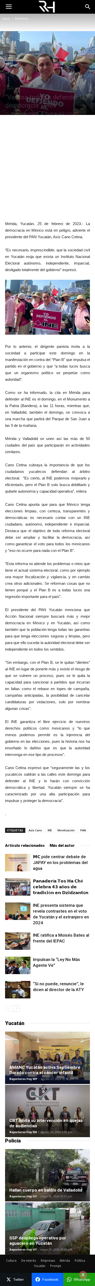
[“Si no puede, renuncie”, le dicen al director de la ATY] (17, 989)
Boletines (21, 18)
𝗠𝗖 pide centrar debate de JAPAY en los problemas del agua (60, 862)
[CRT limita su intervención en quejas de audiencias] (47, 1111)
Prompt (55, 1266)
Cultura (11, 1260)
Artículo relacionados (25, 845)
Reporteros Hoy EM (23, 1132)
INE (50, 830)
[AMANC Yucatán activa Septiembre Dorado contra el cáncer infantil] (47, 1058)
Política (80, 1260)
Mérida (65, 1260)
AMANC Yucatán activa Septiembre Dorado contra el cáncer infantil (44, 1070)
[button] (88, 7)
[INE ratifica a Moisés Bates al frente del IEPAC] (17, 941)
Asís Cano (35, 830)
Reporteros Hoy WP (23, 1079)
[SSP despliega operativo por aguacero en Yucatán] (47, 1228)
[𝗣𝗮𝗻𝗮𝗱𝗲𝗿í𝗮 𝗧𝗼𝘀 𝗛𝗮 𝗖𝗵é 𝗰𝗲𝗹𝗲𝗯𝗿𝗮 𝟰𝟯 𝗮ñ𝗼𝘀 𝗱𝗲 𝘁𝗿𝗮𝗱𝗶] (17, 887)
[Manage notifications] (83, 1275)
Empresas (48, 1260)
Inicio (6, 18)
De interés (28, 1260)
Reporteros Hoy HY (23, 1196)
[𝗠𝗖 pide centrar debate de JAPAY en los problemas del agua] (17, 862)
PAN (83, 830)
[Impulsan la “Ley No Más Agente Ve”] (17, 965)
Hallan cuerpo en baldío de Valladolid (45, 1190)
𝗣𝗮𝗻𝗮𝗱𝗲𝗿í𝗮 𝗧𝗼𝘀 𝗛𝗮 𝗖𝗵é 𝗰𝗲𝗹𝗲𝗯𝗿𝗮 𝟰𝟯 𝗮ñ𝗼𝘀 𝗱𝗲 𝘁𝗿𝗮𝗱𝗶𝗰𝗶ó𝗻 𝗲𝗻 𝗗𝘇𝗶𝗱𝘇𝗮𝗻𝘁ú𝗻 (60, 886)
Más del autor (62, 845)
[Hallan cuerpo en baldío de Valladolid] (47, 1175)
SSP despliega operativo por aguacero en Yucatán (37, 1240)
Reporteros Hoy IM (24, 113)
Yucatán (39, 1266)
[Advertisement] (47, 167)
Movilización (66, 830)
